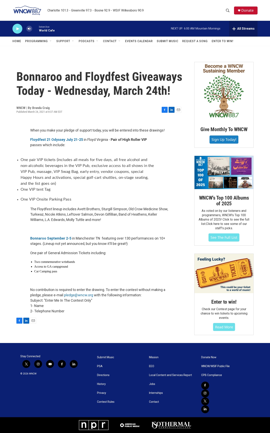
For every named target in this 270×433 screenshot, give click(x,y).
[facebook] (205, 385)
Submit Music (167, 41)
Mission (154, 357)
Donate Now (208, 357)
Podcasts (86, 41)
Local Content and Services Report (170, 375)
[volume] (29, 28)
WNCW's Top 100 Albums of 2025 (224, 201)
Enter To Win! (222, 41)
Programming (36, 41)
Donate (247, 10)
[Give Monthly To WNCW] (223, 91)
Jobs (152, 384)
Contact (110, 41)
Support (63, 41)
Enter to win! (224, 302)
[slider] (35, 29)
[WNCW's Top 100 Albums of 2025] (223, 172)
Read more (224, 327)
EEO (151, 366)
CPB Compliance (211, 375)
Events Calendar (139, 41)
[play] (17, 29)
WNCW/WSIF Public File (215, 366)
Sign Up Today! (223, 139)
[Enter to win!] (223, 273)
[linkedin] (205, 409)
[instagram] (205, 393)
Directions (103, 375)
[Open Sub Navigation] (50, 41)
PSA (100, 366)
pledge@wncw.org (78, 295)
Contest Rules (105, 401)
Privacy (101, 392)
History (101, 384)
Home (16, 41)
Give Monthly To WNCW (223, 129)
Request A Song (195, 41)
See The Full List (224, 237)
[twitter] (205, 401)
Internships (156, 392)
